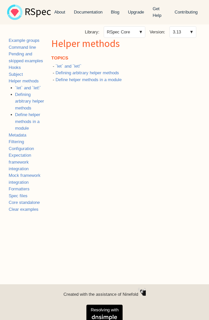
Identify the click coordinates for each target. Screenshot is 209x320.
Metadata (17, 135)
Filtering (16, 141)
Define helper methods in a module (27, 121)
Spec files (18, 195)
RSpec (37, 12)
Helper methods (24, 81)
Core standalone (24, 202)
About (59, 12)
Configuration (21, 148)
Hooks (15, 67)
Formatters (19, 189)
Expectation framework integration (20, 162)
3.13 (177, 32)
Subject (16, 74)
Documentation (88, 12)
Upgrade (136, 12)
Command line (22, 47)
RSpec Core (118, 32)
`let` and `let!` (28, 87)
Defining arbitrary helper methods (29, 101)
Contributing (186, 12)
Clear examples (23, 209)
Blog (115, 12)
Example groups (24, 40)
